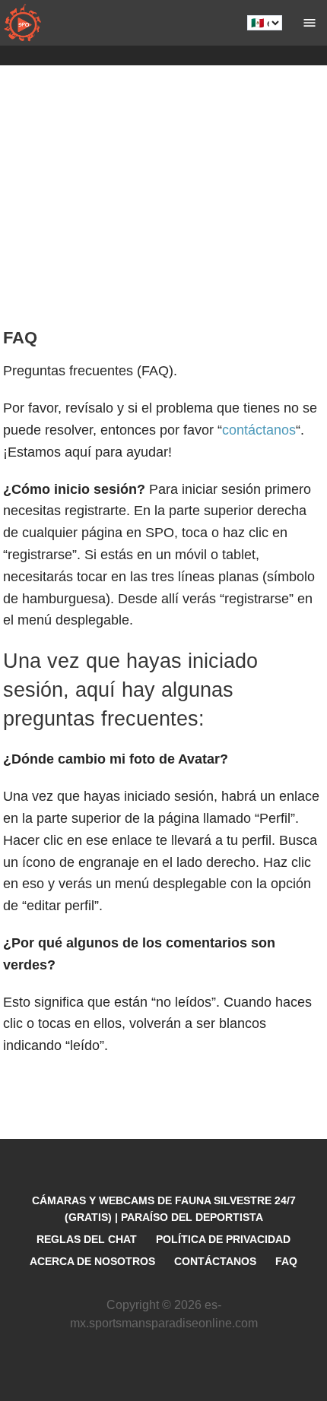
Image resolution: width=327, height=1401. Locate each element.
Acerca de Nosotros (92, 1261)
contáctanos (259, 430)
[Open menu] (309, 22)
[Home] (23, 23)
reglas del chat (87, 1239)
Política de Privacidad (223, 1239)
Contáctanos (215, 1261)
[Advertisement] (163, 201)
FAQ (286, 1261)
